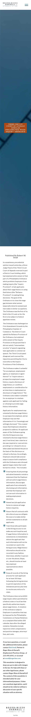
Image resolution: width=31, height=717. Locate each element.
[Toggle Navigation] (26, 5)
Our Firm (15, 715)
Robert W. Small (19, 256)
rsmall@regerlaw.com (13, 658)
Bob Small (12, 647)
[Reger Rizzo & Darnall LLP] (10, 6)
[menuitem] (15, 715)
